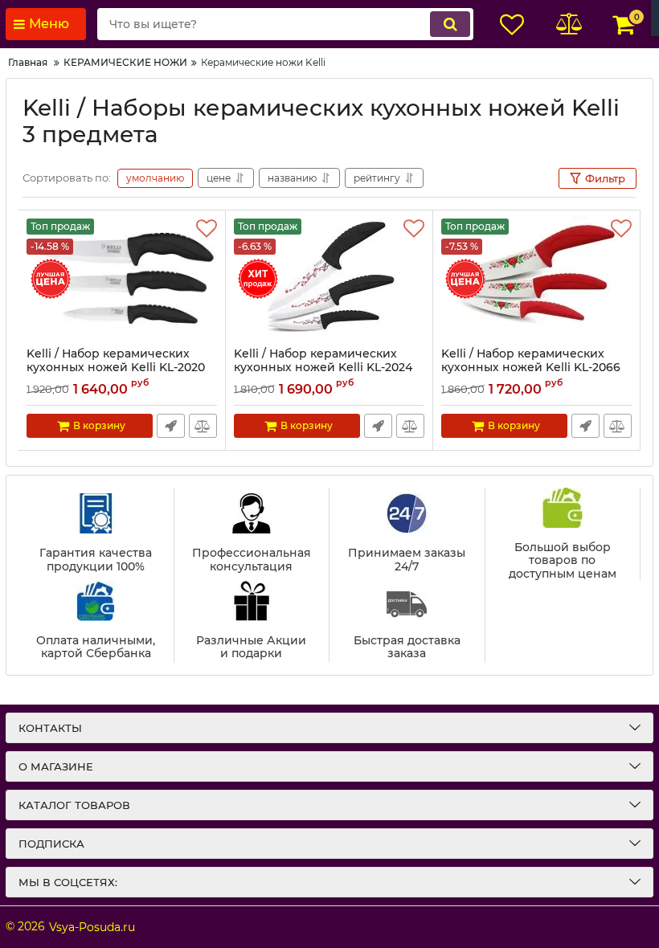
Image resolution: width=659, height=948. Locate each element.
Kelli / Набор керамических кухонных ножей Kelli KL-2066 (530, 368)
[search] (450, 24)
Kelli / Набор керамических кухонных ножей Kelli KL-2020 (116, 368)
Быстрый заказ (171, 426)
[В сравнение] (203, 426)
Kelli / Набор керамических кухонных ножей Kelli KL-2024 (323, 368)
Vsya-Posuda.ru (92, 927)
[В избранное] (206, 229)
